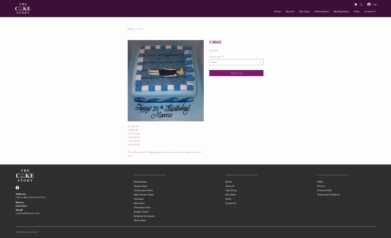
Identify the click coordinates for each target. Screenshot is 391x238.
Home (131, 29)
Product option (216, 56)
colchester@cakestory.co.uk (27, 213)
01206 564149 (21, 206)
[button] (356, 4)
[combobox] (236, 62)
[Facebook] (17, 187)
